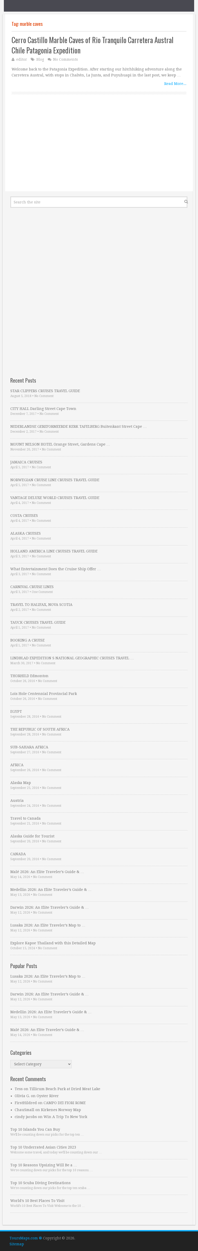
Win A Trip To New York (65, 1117)
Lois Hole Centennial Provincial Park (43, 694)
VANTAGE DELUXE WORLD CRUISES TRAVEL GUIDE (54, 498)
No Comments (65, 59)
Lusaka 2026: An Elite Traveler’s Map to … (47, 925)
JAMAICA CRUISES (26, 462)
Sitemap (17, 1244)
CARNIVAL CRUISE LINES (32, 587)
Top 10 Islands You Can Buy (35, 1129)
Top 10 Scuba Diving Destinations (40, 1183)
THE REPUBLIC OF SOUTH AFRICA (40, 729)
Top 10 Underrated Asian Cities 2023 (43, 1147)
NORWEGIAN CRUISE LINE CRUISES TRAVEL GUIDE (54, 480)
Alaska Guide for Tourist (32, 836)
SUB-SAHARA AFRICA (29, 747)
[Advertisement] (99, 149)
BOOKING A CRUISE (27, 640)
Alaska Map (20, 783)
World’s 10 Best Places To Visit (37, 1201)
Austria (17, 800)
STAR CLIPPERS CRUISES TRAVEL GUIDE (45, 391)
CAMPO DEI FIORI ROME (65, 1103)
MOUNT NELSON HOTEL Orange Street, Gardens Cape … (60, 444)
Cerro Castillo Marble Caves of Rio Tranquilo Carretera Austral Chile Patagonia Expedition (93, 45)
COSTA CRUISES (24, 515)
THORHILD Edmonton (29, 676)
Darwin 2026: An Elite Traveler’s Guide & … (49, 907)
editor (21, 59)
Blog (40, 59)
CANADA (18, 854)
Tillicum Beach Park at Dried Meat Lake (64, 1089)
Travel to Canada (25, 818)
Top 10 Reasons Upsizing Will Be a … (43, 1165)
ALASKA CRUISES (25, 533)
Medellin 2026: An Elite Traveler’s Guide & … (51, 890)
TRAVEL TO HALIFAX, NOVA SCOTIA (41, 605)
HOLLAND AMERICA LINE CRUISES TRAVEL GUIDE (53, 551)
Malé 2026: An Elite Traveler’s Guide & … (47, 872)
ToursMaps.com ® (26, 1238)
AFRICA (16, 765)
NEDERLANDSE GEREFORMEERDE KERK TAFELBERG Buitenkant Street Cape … (78, 426)
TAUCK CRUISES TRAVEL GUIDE (37, 622)
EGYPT (16, 711)
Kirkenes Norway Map (61, 1110)
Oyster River (48, 1096)
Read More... (175, 84)
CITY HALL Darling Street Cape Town (43, 409)
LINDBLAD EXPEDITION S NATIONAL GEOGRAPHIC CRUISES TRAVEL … (72, 658)
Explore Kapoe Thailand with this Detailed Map (53, 943)
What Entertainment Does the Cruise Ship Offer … (55, 569)
